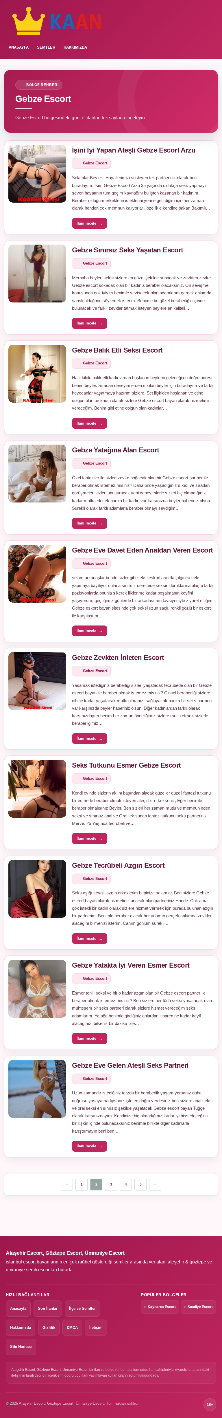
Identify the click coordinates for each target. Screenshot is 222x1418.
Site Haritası (21, 1346)
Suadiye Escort (200, 1307)
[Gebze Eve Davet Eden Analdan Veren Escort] (37, 574)
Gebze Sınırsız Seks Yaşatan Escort (127, 250)
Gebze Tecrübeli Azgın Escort (118, 865)
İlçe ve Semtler (82, 1308)
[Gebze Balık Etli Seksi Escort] (37, 374)
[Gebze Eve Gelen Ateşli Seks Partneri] (37, 1089)
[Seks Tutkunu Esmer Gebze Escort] (37, 789)
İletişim (96, 1327)
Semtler (46, 47)
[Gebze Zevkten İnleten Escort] (37, 681)
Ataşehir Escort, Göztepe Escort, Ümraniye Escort (65, 1253)
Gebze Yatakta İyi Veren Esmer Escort (130, 965)
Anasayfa (18, 1308)
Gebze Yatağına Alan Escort (115, 450)
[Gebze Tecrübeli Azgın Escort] (37, 889)
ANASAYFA (19, 47)
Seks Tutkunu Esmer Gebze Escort (126, 765)
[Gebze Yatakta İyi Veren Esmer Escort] (37, 989)
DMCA (72, 1327)
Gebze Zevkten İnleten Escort (118, 657)
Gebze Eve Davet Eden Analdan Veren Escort (142, 550)
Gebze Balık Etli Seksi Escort (117, 350)
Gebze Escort (95, 163)
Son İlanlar (48, 1308)
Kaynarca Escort (162, 1307)
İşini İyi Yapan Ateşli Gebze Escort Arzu (133, 150)
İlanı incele (90, 223)
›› (155, 1184)
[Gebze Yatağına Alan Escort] (37, 473)
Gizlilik (48, 1327)
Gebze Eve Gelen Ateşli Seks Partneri (130, 1065)
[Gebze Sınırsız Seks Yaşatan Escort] (37, 273)
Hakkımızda (75, 47)
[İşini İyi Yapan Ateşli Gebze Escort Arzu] (37, 174)
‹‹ (67, 1184)
